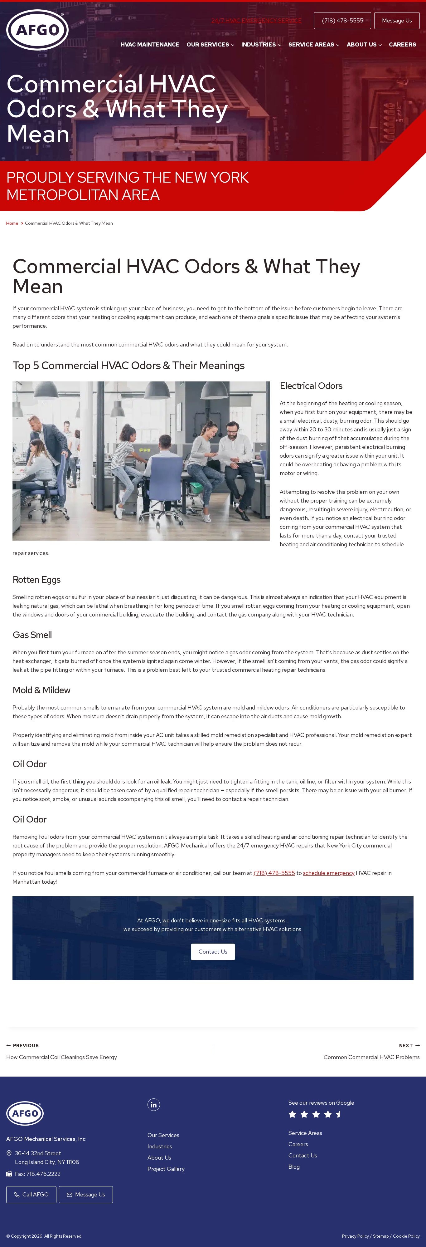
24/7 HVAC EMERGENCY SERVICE (256, 20)
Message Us (397, 20)
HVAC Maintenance (150, 44)
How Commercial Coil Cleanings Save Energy (61, 1052)
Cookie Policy (406, 1236)
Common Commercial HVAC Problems (372, 1052)
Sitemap (381, 1236)
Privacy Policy (355, 1236)
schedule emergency (329, 872)
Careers (402, 44)
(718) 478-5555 (342, 20)
